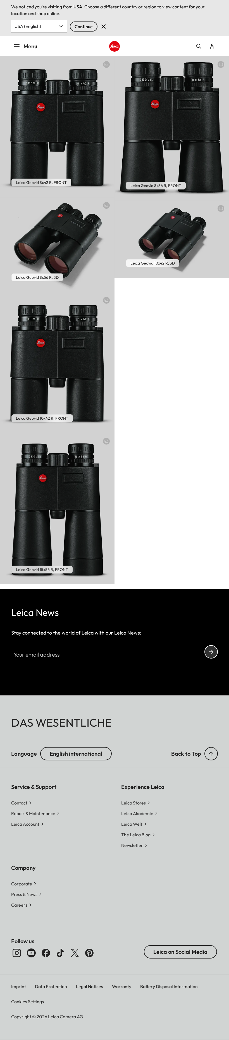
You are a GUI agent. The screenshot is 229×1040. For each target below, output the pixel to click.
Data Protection (51, 986)
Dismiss (103, 26)
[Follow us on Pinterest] (89, 953)
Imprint (18, 986)
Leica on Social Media (180, 951)
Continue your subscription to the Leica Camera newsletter (211, 652)
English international (76, 753)
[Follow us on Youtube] (31, 953)
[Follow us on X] (74, 953)
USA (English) (28, 26)
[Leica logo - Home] (114, 46)
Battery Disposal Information (169, 986)
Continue (84, 26)
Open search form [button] (198, 46)
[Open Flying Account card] (212, 46)
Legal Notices (89, 986)
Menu (30, 46)
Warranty (121, 986)
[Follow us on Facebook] (45, 953)
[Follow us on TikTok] (60, 953)
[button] (211, 753)
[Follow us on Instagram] (16, 953)
